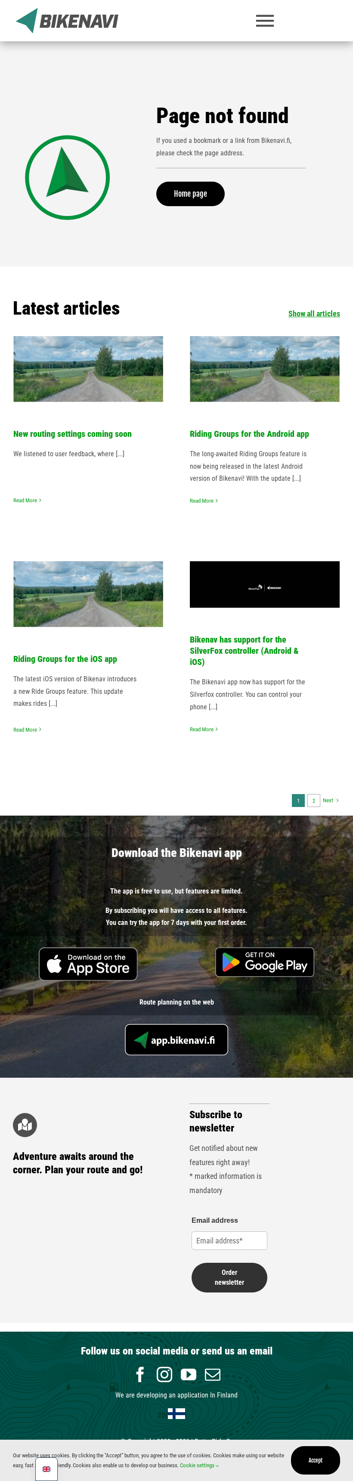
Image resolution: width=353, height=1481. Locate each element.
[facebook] (140, 1374)
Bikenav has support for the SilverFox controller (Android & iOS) (244, 650)
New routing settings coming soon (88, 347)
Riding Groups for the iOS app (88, 572)
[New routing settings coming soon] (88, 369)
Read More (25, 500)
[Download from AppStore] (88, 950)
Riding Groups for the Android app (265, 347)
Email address (215, 1220)
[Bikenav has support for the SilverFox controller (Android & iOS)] (265, 584)
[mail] (212, 1374)
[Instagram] (164, 1374)
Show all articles (314, 313)
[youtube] (188, 1374)
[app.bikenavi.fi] (176, 1027)
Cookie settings (198, 1465)
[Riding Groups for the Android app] (265, 369)
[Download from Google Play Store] (264, 950)
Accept (315, 1460)
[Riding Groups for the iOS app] (88, 594)
